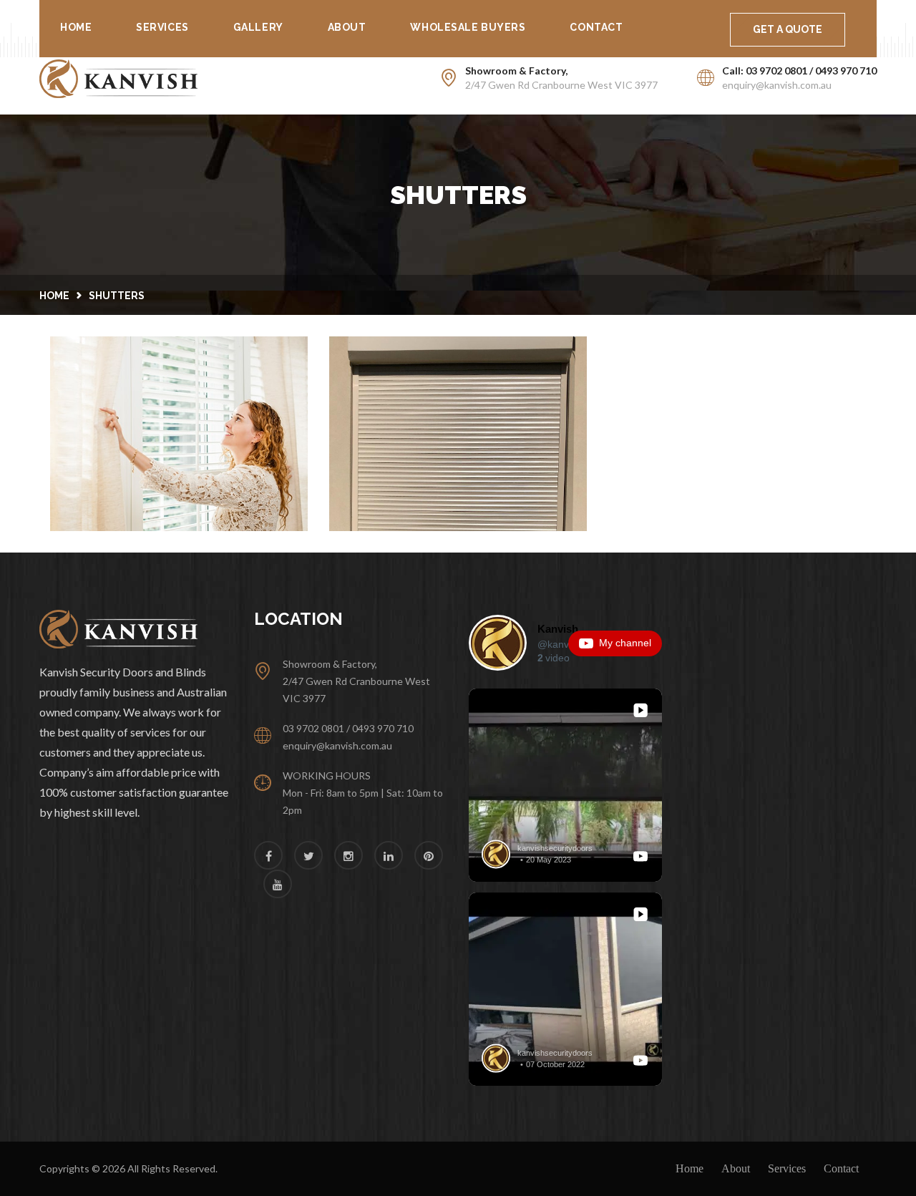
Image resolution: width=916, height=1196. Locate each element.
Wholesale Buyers (467, 27)
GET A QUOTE (787, 29)
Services (162, 27)
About (347, 27)
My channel (625, 642)
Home (76, 27)
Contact (596, 27)
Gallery (258, 27)
